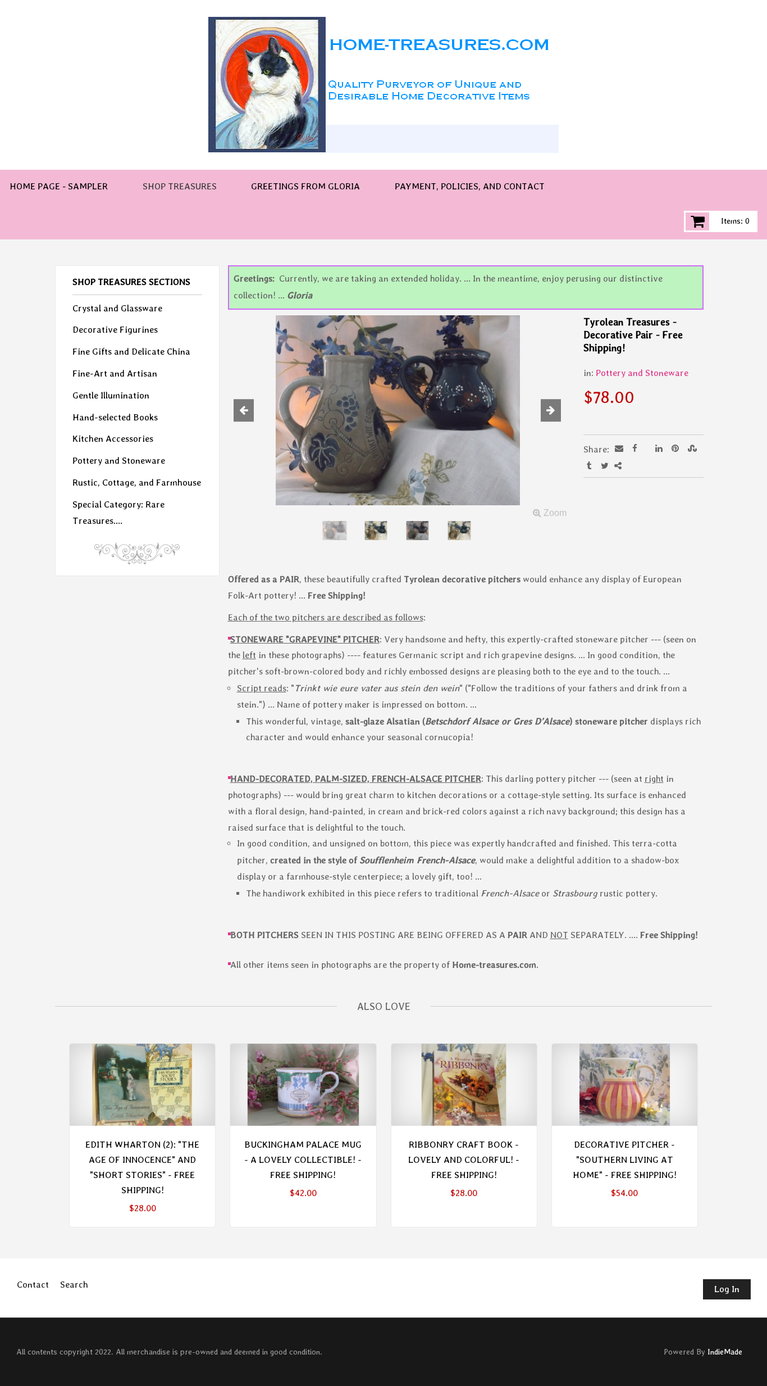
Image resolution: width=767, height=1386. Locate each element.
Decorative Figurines (115, 329)
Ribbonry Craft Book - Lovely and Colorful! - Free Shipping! (463, 1159)
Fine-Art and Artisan (114, 373)
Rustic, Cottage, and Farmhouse (136, 482)
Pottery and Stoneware (642, 373)
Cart (697, 221)
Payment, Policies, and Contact (470, 186)
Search (74, 1284)
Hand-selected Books (115, 417)
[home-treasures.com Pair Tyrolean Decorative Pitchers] (397, 418)
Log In (726, 1289)
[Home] (383, 85)
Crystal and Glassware (117, 308)
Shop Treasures (180, 186)
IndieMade (724, 1351)
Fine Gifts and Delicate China (131, 351)
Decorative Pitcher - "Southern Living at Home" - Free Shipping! (625, 1159)
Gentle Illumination (110, 395)
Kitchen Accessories (112, 438)
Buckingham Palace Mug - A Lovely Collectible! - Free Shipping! (303, 1159)
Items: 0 (735, 220)
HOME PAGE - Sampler (59, 186)
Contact (33, 1284)
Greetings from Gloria (305, 186)
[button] (253, 411)
